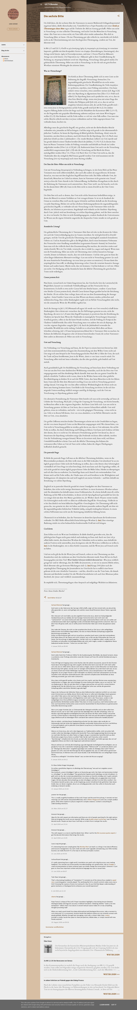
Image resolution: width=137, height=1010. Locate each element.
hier (99, 520)
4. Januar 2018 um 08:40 (59, 646)
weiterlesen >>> (111, 974)
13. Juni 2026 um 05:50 (59, 854)
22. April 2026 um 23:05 (59, 838)
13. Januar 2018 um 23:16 (59, 789)
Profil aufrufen (13, 29)
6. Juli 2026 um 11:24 (58, 891)
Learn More (105, 1005)
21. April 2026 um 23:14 (59, 824)
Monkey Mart (84, 847)
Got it (113, 1005)
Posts (6, 59)
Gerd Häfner (13, 24)
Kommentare (8, 61)
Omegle (111, 864)
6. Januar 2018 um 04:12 (59, 759)
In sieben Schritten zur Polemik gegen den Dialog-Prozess (64, 980)
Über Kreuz (48, 941)
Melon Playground (94, 800)
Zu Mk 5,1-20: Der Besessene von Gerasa (58, 961)
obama (53, 897)
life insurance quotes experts (106, 833)
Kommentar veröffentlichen (55, 927)
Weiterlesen (113, 955)
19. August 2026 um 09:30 (60, 922)
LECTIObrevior (51, 4)
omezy (107, 915)
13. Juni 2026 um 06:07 (59, 871)
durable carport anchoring (97, 819)
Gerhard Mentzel (56, 605)
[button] (118, 16)
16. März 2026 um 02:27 (59, 808)
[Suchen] (122, 4)
